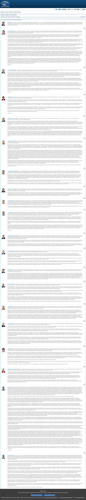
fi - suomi (83, 9)
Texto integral (18, 12)
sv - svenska (84, 9)
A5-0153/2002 (40, 22)
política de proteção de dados (51, 497)
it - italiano (69, 9)
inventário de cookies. (80, 497)
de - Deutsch (60, 9)
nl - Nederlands (75, 9)
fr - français (65, 9)
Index (3, 12)
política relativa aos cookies (66, 497)
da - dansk (58, 9)
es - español (56, 9)
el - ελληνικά (62, 9)
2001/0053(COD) (79, 24)
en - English (64, 9)
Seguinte (11, 12)
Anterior (7, 12)
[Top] (84, 28)
